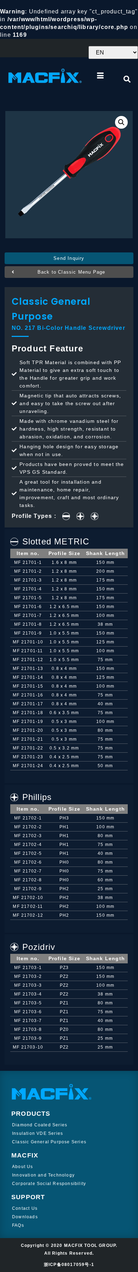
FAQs (18, 1225)
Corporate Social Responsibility (49, 1183)
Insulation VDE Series (37, 1133)
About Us (22, 1166)
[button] (69, 258)
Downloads (25, 1216)
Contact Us (25, 1208)
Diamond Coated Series (39, 1124)
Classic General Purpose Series (49, 1141)
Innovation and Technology (43, 1175)
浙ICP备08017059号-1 (69, 1264)
